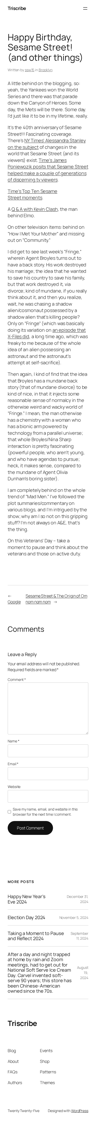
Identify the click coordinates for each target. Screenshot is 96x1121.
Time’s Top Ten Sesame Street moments (32, 194)
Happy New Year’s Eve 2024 (26, 899)
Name (13, 741)
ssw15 (30, 69)
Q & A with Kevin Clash (35, 209)
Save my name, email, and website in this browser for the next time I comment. (45, 812)
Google (14, 602)
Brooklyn (45, 69)
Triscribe (17, 8)
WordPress (79, 1110)
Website (14, 786)
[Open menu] (85, 8)
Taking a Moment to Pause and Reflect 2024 (36, 936)
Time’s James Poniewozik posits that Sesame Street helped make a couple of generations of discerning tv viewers (48, 170)
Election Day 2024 (26, 917)
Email (13, 763)
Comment (17, 679)
